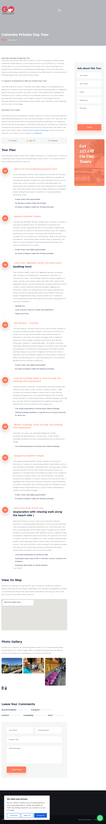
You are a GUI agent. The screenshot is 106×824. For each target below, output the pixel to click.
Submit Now (16, 769)
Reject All (27, 815)
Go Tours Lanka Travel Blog (37, 130)
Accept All (40, 815)
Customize (13, 815)
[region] (27, 808)
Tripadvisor (38, 133)
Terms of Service (84, 820)
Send (89, 127)
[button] (100, 818)
